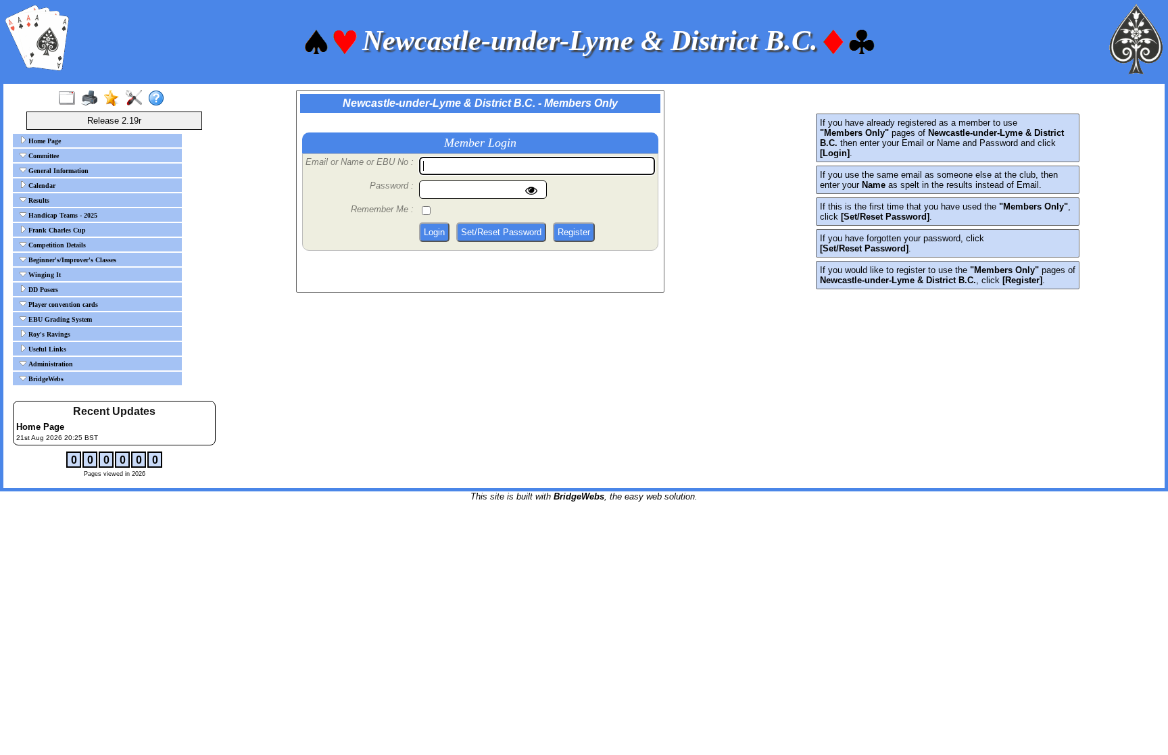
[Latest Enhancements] (114, 98)
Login (434, 232)
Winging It (43, 274)
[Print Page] (92, 98)
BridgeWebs (45, 379)
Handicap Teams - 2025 (61, 215)
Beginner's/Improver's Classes (71, 260)
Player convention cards (62, 304)
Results (37, 200)
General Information (57, 170)
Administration (49, 364)
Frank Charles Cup (56, 230)
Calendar (40, 185)
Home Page (43, 141)
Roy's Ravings (48, 334)
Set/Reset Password (501, 232)
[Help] (159, 98)
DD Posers (42, 289)
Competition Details (56, 245)
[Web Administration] (137, 98)
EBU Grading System (59, 319)
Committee (42, 156)
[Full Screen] (70, 98)
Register (574, 232)
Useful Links (46, 349)
